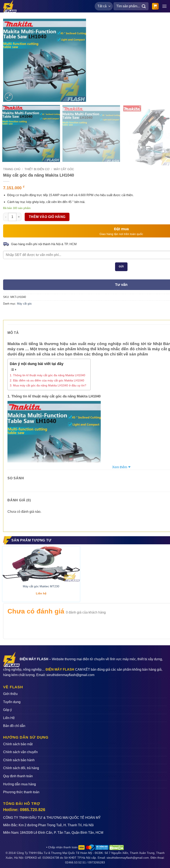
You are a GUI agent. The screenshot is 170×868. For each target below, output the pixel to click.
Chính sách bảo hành (19, 760)
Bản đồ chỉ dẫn (14, 726)
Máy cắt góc (64, 169)
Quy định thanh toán (18, 776)
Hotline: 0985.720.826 (24, 809)
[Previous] (10, 60)
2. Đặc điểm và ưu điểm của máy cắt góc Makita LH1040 (47, 380)
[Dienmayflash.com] (11, 6)
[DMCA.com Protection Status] (116, 847)
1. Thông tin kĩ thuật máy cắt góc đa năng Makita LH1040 (47, 375)
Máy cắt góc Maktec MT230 (41, 586)
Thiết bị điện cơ (37, 169)
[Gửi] (144, 6)
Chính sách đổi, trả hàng (21, 768)
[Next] (79, 60)
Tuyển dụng (12, 702)
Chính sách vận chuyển (20, 752)
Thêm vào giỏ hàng (47, 217)
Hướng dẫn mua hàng (19, 784)
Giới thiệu (10, 694)
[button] (155, 6)
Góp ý (7, 710)
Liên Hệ (9, 718)
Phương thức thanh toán (21, 792)
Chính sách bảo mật (18, 744)
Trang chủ (11, 169)
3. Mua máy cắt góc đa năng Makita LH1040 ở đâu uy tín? (48, 385)
